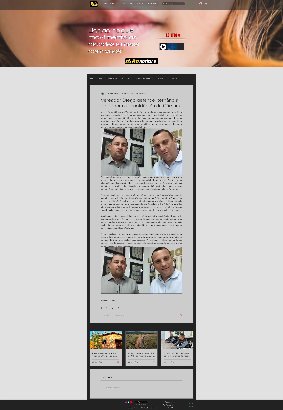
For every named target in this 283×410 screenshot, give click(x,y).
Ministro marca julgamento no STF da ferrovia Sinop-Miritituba (141, 354)
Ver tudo (190, 327)
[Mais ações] (181, 93)
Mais (173, 78)
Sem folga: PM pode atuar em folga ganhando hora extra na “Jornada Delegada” (176, 354)
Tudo (91, 78)
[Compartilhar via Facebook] (102, 308)
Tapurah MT (125, 78)
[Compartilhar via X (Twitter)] (107, 308)
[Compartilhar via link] (118, 308)
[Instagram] (125, 402)
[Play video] (141, 270)
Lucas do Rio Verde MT (144, 78)
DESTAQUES (112, 78)
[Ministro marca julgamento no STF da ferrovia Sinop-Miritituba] (142, 340)
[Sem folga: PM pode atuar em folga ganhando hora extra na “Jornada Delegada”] (177, 340)
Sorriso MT (162, 78)
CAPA (100, 78)
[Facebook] (128, 402)
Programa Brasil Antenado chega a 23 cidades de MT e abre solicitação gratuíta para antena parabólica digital (105, 354)
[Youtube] (131, 402)
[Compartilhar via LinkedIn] (112, 308)
